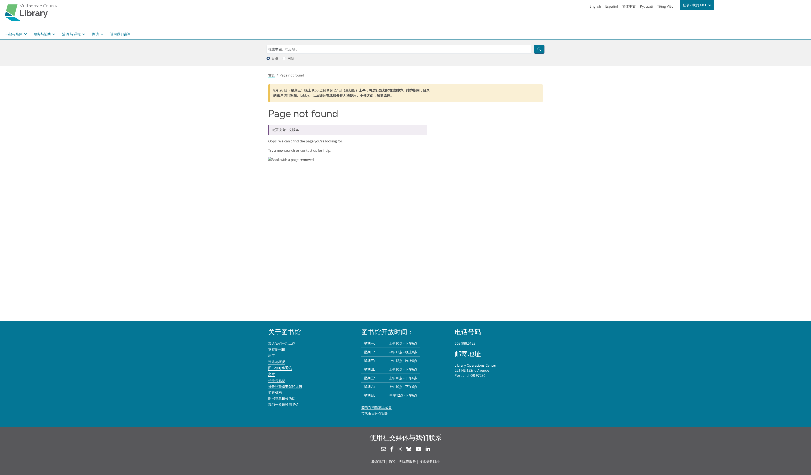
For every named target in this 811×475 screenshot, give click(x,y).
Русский (646, 6)
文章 (271, 374)
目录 (275, 58)
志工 (271, 355)
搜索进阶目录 (429, 461)
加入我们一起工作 (281, 343)
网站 (290, 58)
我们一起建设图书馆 (283, 404)
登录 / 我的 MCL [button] (695, 5)
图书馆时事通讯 (280, 368)
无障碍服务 (407, 461)
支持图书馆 (276, 349)
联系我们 (378, 461)
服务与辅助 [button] (43, 34)
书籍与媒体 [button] (14, 34)
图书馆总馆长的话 (281, 398)
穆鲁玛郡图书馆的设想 (285, 386)
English (595, 6)
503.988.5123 (465, 343)
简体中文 (629, 6)
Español (611, 6)
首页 (271, 75)
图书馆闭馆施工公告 (376, 407)
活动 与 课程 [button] (72, 34)
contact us (308, 150)
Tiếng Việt (665, 6)
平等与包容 (276, 380)
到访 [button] (96, 34)
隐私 (392, 461)
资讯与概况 (276, 361)
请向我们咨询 (120, 34)
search (289, 150)
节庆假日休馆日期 (374, 413)
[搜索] (539, 49)
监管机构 (275, 392)
